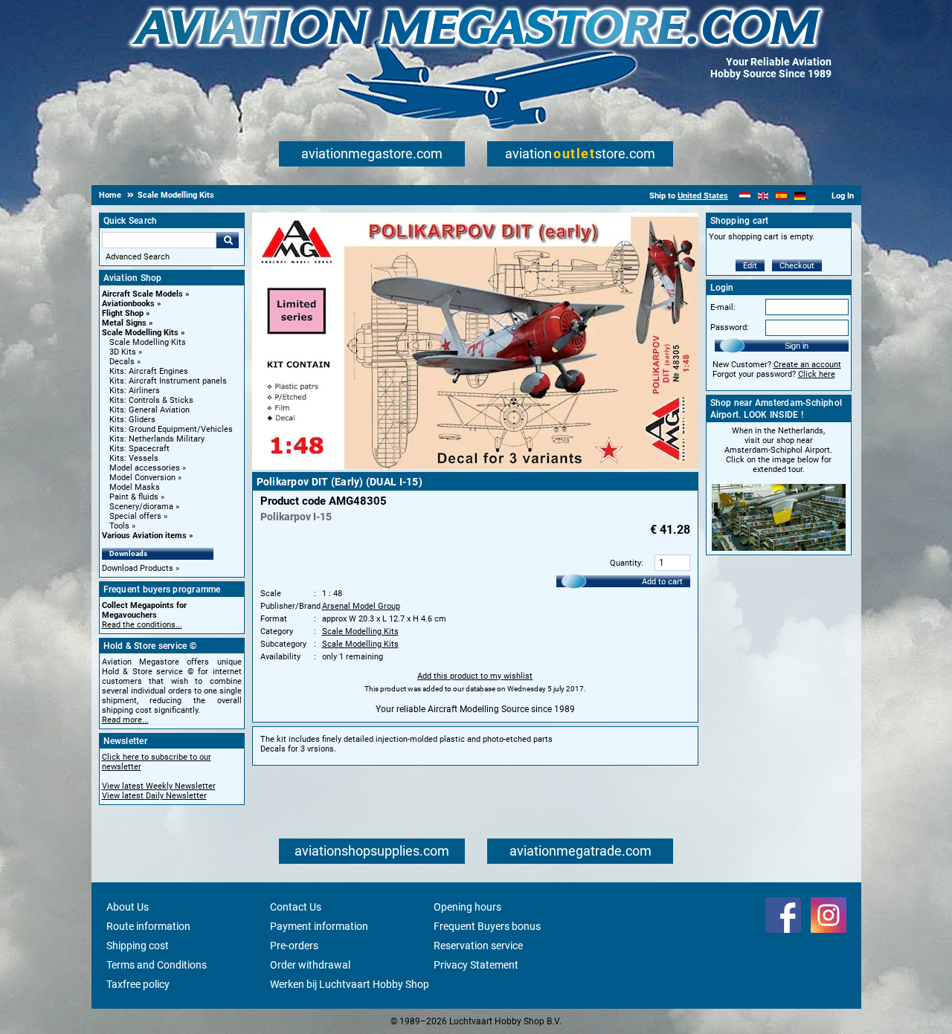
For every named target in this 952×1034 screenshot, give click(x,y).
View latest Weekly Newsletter (159, 786)
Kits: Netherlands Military (157, 439)
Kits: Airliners (134, 390)
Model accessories (144, 468)
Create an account (807, 364)
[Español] (781, 196)
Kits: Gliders (132, 419)
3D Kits (122, 352)
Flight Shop (123, 313)
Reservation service (478, 945)
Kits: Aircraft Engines (148, 371)
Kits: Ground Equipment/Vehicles (171, 429)
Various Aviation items (144, 535)
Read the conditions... (142, 625)
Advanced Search (138, 257)
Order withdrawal (310, 965)
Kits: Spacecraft (139, 448)
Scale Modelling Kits (140, 332)
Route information (148, 926)
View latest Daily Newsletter (154, 796)
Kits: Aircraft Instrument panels (168, 381)
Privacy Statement (476, 965)
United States (703, 196)
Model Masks (134, 487)
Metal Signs (124, 323)
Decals (122, 361)
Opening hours (467, 907)
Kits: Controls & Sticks (151, 400)
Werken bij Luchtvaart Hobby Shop (349, 984)
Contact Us (295, 907)
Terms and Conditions (156, 965)
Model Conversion (142, 477)
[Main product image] (475, 467)
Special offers (135, 516)
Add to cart (662, 582)
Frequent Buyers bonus (487, 926)
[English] (763, 196)
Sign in (796, 345)
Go (227, 240)
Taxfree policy (138, 984)
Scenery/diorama (141, 506)
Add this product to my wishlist (475, 676)
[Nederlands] (744, 196)
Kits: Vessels (133, 458)
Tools (119, 526)
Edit (750, 266)
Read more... (125, 720)
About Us (127, 907)
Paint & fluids (133, 497)
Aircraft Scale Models (142, 294)
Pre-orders (294, 945)
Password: (729, 327)
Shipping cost (137, 945)
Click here (816, 374)
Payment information (319, 926)
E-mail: (723, 307)
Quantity (625, 563)
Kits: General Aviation (149, 410)
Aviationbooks (128, 303)
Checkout (796, 266)
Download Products (137, 568)
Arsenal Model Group (361, 606)
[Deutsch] (799, 196)
